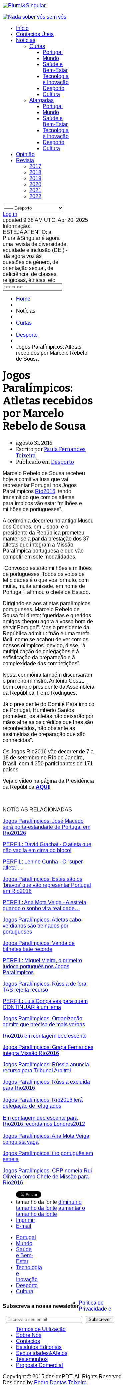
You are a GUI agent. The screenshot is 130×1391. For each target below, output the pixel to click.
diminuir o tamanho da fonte (49, 1205)
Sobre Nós (28, 1335)
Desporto (53, 88)
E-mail (23, 1226)
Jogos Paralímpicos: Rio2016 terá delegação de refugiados (43, 1103)
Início (22, 28)
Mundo (51, 58)
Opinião (25, 154)
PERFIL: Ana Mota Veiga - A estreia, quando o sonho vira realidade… (45, 905)
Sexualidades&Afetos (41, 1353)
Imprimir (25, 1220)
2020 (35, 184)
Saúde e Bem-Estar (55, 67)
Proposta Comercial (39, 1365)
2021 (35, 190)
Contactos (28, 1341)
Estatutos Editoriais (39, 1347)
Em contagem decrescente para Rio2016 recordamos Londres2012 (44, 1121)
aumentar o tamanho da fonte (50, 1211)
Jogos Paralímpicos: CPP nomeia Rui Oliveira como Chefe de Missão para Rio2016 (47, 1176)
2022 (35, 196)
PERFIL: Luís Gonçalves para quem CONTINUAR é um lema (45, 1004)
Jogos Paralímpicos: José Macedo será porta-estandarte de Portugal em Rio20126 (46, 827)
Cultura (51, 94)
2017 (35, 166)
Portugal (53, 52)
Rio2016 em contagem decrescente (45, 1036)
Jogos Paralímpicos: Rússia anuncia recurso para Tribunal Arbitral (46, 1067)
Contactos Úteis (35, 34)
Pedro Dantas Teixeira (60, 1382)
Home (23, 299)
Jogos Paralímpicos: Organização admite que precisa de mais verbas (44, 1021)
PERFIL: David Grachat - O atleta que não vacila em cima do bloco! (47, 847)
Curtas (37, 46)
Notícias (25, 40)
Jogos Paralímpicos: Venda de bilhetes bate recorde (39, 946)
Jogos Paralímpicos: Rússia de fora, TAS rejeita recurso (45, 987)
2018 (35, 172)
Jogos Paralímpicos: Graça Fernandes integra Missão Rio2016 (48, 1050)
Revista (25, 160)
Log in (10, 214)
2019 (35, 178)
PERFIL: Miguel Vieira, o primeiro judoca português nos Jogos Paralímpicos (42, 966)
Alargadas (41, 100)
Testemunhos (32, 1359)
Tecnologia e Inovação (56, 79)
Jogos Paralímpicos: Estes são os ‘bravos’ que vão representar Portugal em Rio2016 (47, 885)
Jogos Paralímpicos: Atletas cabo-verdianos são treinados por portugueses (43, 926)
